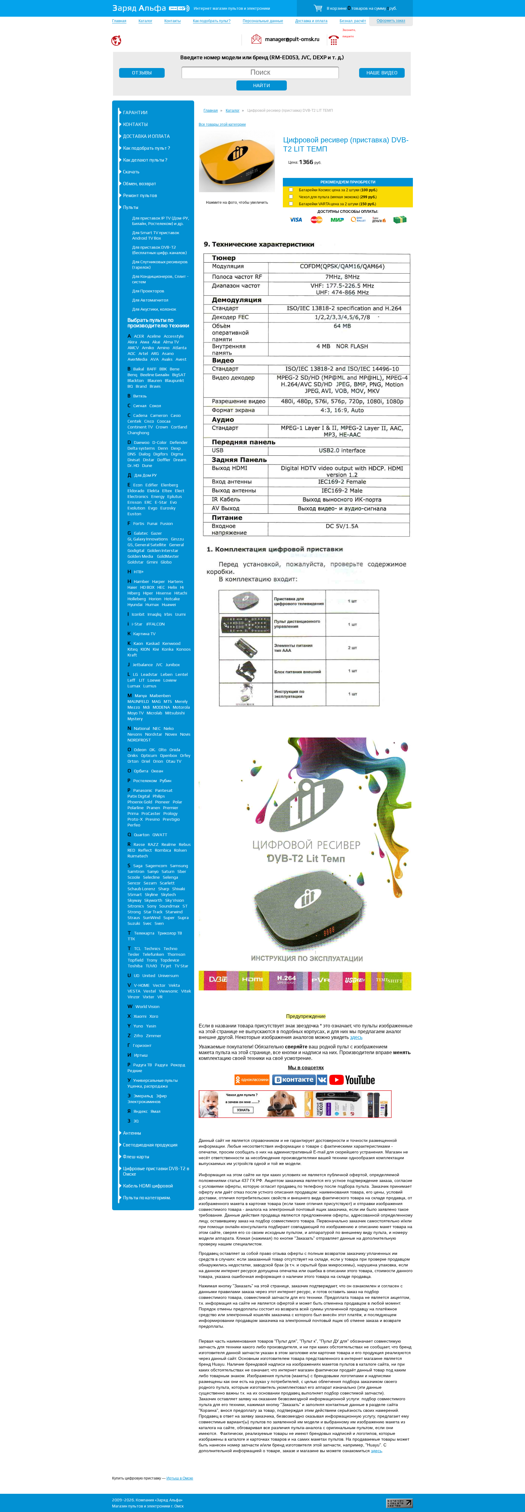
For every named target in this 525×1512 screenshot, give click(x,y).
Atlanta (180, 347)
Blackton (136, 380)
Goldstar (136, 562)
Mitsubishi (175, 712)
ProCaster (151, 813)
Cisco (149, 421)
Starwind (174, 911)
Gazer (156, 533)
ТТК (131, 938)
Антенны (132, 1133)
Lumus (149, 685)
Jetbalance (143, 664)
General (176, 544)
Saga (137, 865)
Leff (132, 680)
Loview (170, 680)
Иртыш (141, 1055)
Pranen (153, 807)
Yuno (138, 1025)
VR (160, 996)
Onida (175, 749)
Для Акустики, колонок (154, 309)
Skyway (134, 900)
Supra (183, 917)
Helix (172, 587)
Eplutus (174, 496)
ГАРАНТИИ (135, 112)
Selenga (170, 877)
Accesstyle (174, 336)
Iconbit (138, 614)
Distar (148, 459)
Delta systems (141, 448)
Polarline (136, 807)
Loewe (154, 680)
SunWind (151, 917)
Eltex (167, 490)
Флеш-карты (136, 1156)
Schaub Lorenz (141, 888)
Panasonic (142, 790)
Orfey (185, 755)
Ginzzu (177, 538)
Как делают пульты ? (145, 159)
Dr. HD (133, 465)
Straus (134, 917)
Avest (181, 359)
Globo (166, 562)
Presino (153, 819)
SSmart (135, 894)
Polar (177, 801)
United (148, 975)
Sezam (150, 882)
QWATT (160, 834)
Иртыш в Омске (179, 1478)
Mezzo (134, 707)
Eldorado (136, 490)
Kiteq (133, 649)
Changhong (138, 432)
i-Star (137, 623)
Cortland (179, 426)
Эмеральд (143, 1095)
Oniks (133, 755)
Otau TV (173, 761)
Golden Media (141, 556)
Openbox (168, 755)
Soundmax (169, 906)
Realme (169, 844)
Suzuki (134, 923)
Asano (168, 353)
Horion (155, 598)
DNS (132, 453)
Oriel (146, 761)
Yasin (151, 1025)
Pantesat (164, 790)
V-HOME (142, 985)
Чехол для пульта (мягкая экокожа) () (338, 197)
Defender (179, 442)
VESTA (134, 991)
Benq (132, 374)
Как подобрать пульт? (212, 21)
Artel (143, 353)
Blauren (155, 380)
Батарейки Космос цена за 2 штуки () (338, 190)
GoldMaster (168, 556)
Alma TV (171, 341)
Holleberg (137, 598)
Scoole (134, 877)
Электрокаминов (144, 1101)
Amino (163, 347)
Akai (156, 341)
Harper (158, 581)
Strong (134, 911)
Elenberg (169, 484)
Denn (163, 448)
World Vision (148, 1006)
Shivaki (178, 888)
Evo (173, 502)
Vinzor (134, 996)
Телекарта (144, 933)
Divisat (134, 459)
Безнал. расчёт (353, 21)
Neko (169, 728)
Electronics (138, 496)
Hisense (163, 593)
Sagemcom (156, 865)
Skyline (151, 894)
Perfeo (134, 824)
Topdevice (169, 960)
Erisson (135, 502)
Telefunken (153, 954)
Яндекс (141, 1111)
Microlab (154, 712)
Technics (152, 948)
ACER (139, 336)
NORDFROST (139, 739)
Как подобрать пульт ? (146, 148)
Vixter (148, 996)
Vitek (186, 991)
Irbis (168, 614)
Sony (151, 906)
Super (169, 917)
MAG (156, 701)
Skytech (168, 894)
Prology (170, 813)
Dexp (176, 448)
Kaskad (153, 643)
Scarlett (167, 882)
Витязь (140, 395)
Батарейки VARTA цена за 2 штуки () (337, 204)
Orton (133, 761)
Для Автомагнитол (150, 300)
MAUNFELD (138, 701)
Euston (134, 513)
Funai (152, 523)
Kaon (138, 643)
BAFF (151, 368)
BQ (130, 386)
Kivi (156, 649)
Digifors (160, 453)
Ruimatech (138, 855)
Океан (157, 770)
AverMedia (137, 359)
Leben (167, 674)
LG (135, 674)
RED (131, 850)
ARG (155, 353)
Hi (182, 587)
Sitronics (136, 906)
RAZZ (153, 844)
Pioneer (162, 801)
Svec (147, 923)
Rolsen (180, 850)
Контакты (172, 21)
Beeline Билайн (154, 374)
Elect (179, 490)
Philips (159, 796)
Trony (151, 960)
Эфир (161, 1095)
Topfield (135, 960)
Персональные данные (263, 21)
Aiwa (144, 341)
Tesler (133, 954)
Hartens (175, 581)
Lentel (182, 674)
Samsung (179, 865)
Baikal (138, 368)
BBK (163, 368)
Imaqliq (154, 614)
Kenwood (171, 643)
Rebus (185, 844)
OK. (152, 749)
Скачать (131, 171)
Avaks (167, 359)
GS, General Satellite (147, 544)
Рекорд (178, 1064)
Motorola (181, 707)
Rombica (163, 850)
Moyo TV (136, 712)
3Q (136, 1121)
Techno (170, 948)
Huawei (169, 604)
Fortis (138, 523)
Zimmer (153, 1035)
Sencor (134, 882)
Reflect (145, 850)
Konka (167, 649)
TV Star (181, 965)
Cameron (159, 415)
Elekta (153, 490)
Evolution (136, 508)
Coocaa (163, 421)
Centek (134, 421)
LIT (142, 680)
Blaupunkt (174, 380)
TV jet (165, 965)
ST (185, 906)
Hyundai (135, 604)
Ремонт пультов (140, 195)
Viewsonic (168, 991)
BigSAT (179, 374)
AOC (132, 353)
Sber (181, 871)
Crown (162, 426)
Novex (171, 734)
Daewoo (141, 442)
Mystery (135, 718)
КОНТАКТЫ (135, 124)
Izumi (180, 614)
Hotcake (172, 598)
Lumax (134, 685)
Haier (132, 587)
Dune (147, 465)
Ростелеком (145, 780)
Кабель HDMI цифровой (148, 1185)
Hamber (141, 581)
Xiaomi (140, 1016)
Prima (133, 813)
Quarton (141, 834)
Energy (157, 496)
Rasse (139, 844)
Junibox (173, 664)
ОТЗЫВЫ (142, 73)
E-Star (161, 502)
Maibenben (160, 695)
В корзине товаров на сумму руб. (362, 8)
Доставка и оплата (311, 21)
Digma (177, 453)
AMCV (133, 347)
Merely (181, 701)
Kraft (132, 654)
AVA (154, 359)
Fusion (166, 523)
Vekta (174, 985)
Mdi (146, 707)
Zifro (138, 1035)
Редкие (135, 1070)
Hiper (148, 593)
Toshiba (135, 965)
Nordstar (153, 734)
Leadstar (149, 674)
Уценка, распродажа (148, 1086)
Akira (132, 341)
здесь (356, 1037)
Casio (176, 415)
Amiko (148, 347)
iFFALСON (155, 623)
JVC (159, 664)
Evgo (152, 508)
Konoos (184, 649)
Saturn (168, 871)
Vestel (149, 991)
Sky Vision (174, 900)
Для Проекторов (148, 290)
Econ (137, 484)
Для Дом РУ (145, 475)
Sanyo (153, 871)
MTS (168, 701)
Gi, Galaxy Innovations (148, 538)
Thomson (176, 954)
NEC (157, 728)
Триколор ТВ (169, 933)
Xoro (153, 1016)
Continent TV (140, 426)
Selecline (151, 877)
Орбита (141, 770)
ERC (148, 502)
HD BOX (147, 587)
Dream (179, 459)
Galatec (141, 533)
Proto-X (135, 819)
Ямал (155, 1111)
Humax (152, 604)
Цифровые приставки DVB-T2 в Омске (156, 1171)
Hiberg (134, 593)
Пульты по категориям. (147, 1197)
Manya (141, 695)
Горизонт (142, 1045)
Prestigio (171, 819)
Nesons (135, 734)
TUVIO (151, 965)
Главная (119, 21)
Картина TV (144, 633)
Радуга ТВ (142, 1064)
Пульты (130, 207)
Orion (158, 761)
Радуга (161, 1064)
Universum (168, 975)
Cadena (140, 415)
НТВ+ (139, 571)
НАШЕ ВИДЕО (381, 73)
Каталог (145, 21)
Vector (159, 985)
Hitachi (180, 593)
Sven (159, 923)
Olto (162, 749)
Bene (175, 368)
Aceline (154, 336)
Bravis (155, 386)
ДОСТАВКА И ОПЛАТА (146, 136)
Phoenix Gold (140, 801)
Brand (141, 386)
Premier (170, 807)
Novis (185, 734)
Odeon (140, 749)
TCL (137, 948)
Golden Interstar (162, 550)
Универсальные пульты (155, 1080)
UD (136, 975)
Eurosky (167, 508)
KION (145, 649)
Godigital (136, 550)
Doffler (163, 459)
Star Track (153, 911)
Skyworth (153, 900)
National (142, 728)
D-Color (160, 442)
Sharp (163, 888)
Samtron (136, 871)
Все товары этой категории (222, 124)
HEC (161, 587)
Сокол (155, 405)
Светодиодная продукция (150, 1144)
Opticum (149, 755)
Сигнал (139, 405)
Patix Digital (139, 796)
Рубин (165, 780)
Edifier (152, 484)
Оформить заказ (391, 21)
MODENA (161, 707)
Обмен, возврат (139, 183)
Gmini (152, 562)
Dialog (144, 453)
